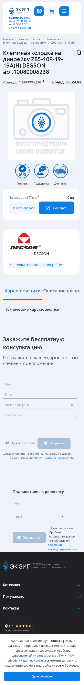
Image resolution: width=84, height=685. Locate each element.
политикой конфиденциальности (52, 458)
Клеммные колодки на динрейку (36, 265)
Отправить (57, 443)
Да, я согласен (42, 676)
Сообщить (60, 208)
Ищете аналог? (23, 208)
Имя (8, 384)
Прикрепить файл (23, 443)
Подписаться (32, 537)
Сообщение (13, 415)
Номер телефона (17, 405)
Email (8, 394)
